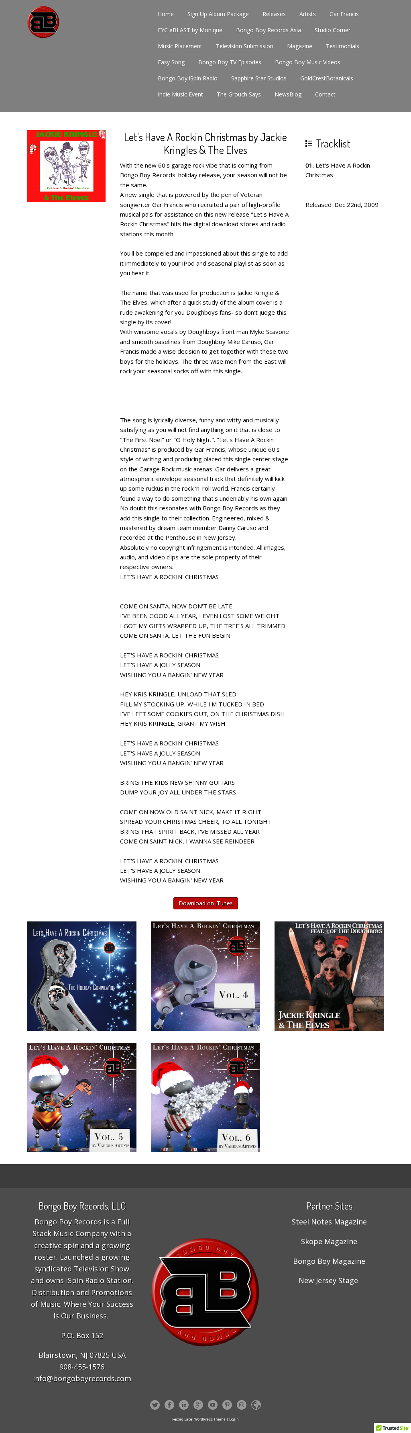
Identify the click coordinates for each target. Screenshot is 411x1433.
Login (234, 1419)
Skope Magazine (329, 1241)
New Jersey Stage (328, 1280)
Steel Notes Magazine (329, 1221)
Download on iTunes (206, 903)
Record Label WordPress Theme (199, 1419)
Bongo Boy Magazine (329, 1261)
